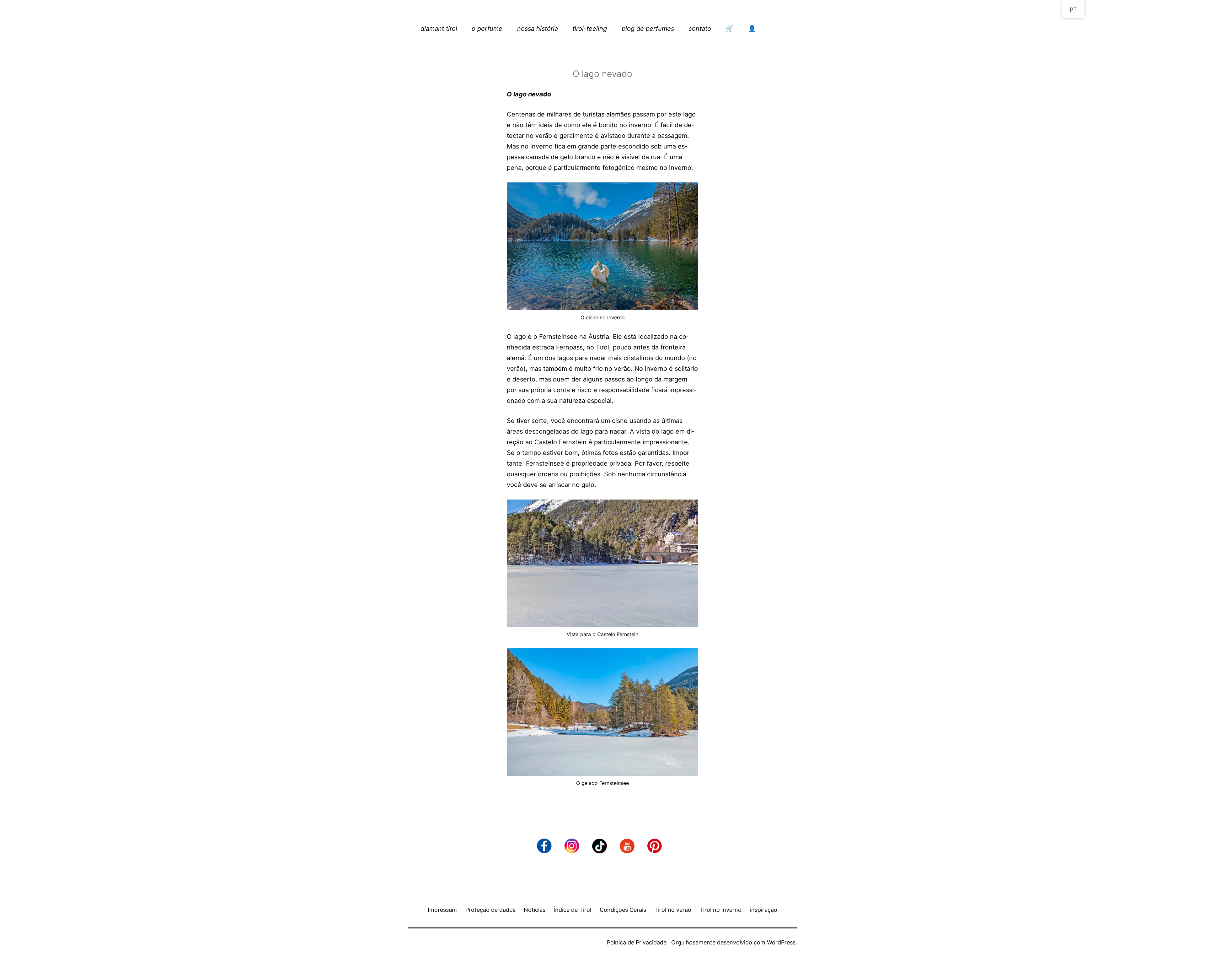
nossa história (537, 28)
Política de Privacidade (637, 942)
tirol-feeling (589, 28)
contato (699, 28)
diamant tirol (438, 28)
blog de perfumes (648, 28)
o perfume (487, 28)
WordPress (781, 942)
